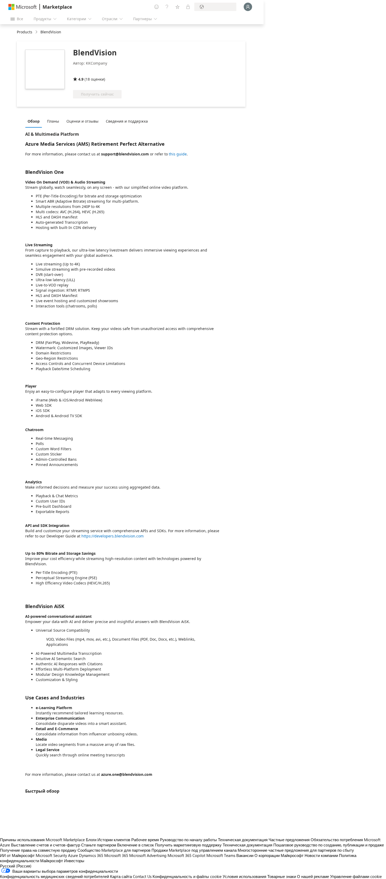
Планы (53, 121)
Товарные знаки (281, 876)
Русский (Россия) (16, 865)
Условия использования (244, 876)
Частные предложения (289, 839)
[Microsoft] (22, 7)
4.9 (81, 79)
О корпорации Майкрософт (279, 855)
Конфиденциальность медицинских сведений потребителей (54, 876)
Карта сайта (121, 876)
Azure (73, 855)
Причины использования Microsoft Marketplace (42, 839)
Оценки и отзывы (82, 121)
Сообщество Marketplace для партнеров (113, 850)
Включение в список (135, 844)
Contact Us (142, 876)
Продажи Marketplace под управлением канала (194, 850)
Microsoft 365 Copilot (186, 855)
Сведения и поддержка (127, 121)
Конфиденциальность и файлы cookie (187, 876)
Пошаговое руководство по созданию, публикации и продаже (328, 844)
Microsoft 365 (116, 855)
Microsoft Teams (220, 855)
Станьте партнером (98, 844)
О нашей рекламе (313, 876)
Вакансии (244, 855)
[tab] (35, 121)
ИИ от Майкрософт (17, 855)
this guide (178, 153)
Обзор (34, 121)
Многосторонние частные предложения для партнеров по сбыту (296, 850)
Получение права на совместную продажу (38, 850)
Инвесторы (74, 860)
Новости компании (321, 855)
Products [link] (24, 31)
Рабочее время (145, 839)
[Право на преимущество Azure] (114, 71)
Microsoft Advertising (147, 855)
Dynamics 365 (91, 855)
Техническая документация (243, 839)
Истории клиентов (113, 839)
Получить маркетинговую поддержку (188, 844)
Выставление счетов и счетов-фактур (45, 844)
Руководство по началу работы (188, 839)
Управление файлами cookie (356, 876)
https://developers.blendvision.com (112, 535)
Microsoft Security (51, 855)
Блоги (91, 839)
